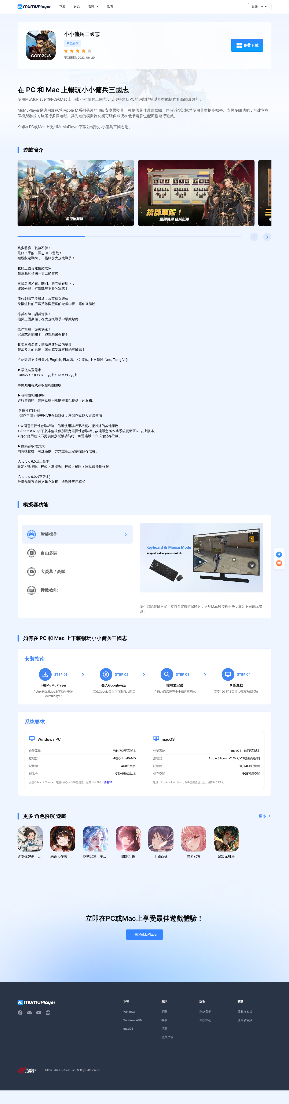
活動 (164, 1028)
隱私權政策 (245, 1011)
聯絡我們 (205, 1011)
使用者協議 (245, 1020)
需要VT (108, 782)
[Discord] (29, 1012)
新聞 (164, 1011)
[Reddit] (48, 1012)
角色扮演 (72, 43)
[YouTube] (38, 1012)
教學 (164, 1020)
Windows (129, 1011)
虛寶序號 (167, 1037)
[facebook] (20, 1012)
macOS (128, 1028)
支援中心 (205, 1020)
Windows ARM (133, 1020)
